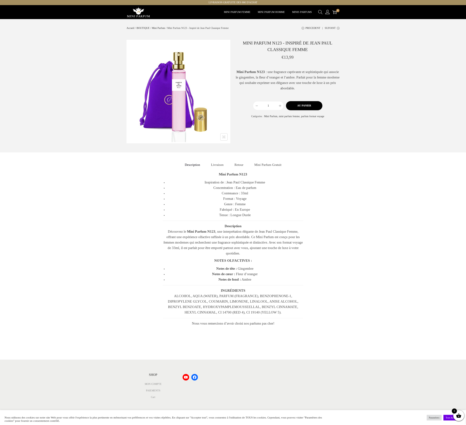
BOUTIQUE (143, 28)
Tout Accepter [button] (452, 417)
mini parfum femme (289, 116)
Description (192, 165)
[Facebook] (194, 377)
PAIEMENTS (153, 390)
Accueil (130, 28)
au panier (304, 105)
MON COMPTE (153, 384)
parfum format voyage (312, 116)
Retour (238, 165)
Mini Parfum (158, 28)
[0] (334, 12)
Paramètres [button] (434, 417)
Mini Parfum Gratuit (267, 165)
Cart (153, 397)
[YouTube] (186, 377)
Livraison (217, 165)
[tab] (192, 164)
